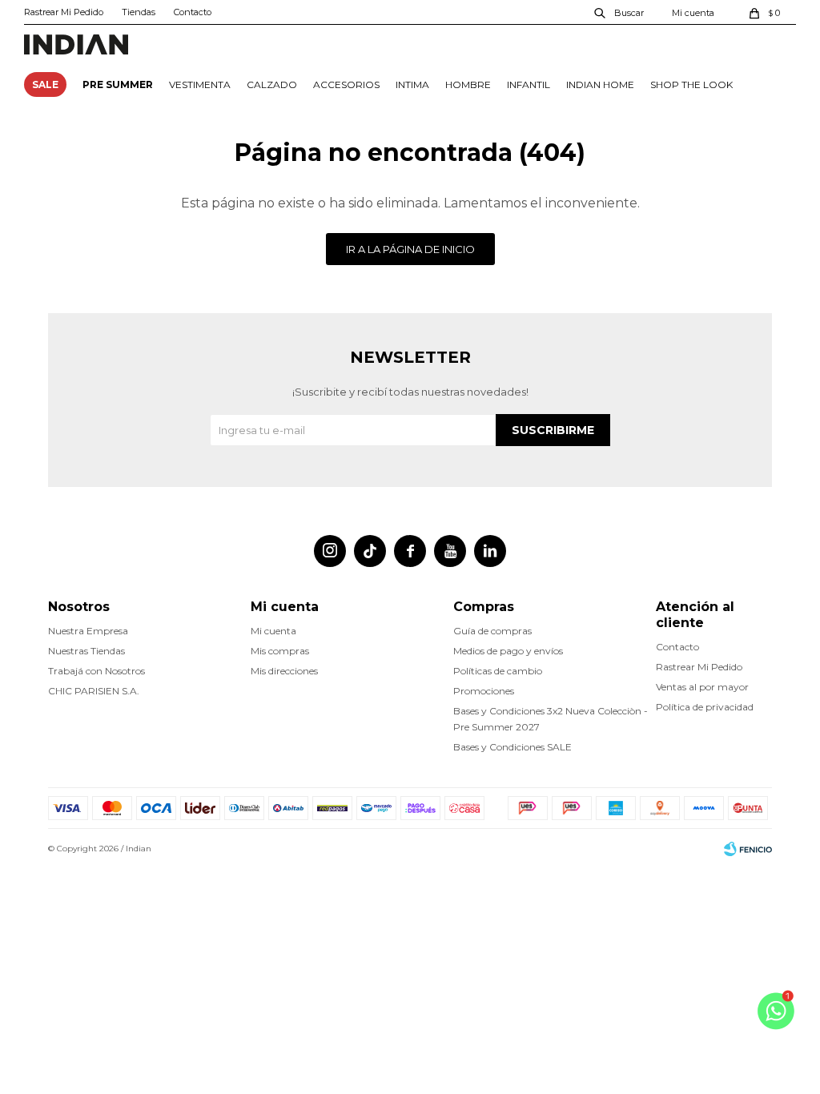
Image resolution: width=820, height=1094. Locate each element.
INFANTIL (528, 84)
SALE (45, 84)
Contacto (192, 12)
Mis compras (280, 651)
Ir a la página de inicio (410, 249)
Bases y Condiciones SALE (512, 747)
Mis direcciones (284, 671)
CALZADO (272, 84)
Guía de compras (492, 631)
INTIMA (412, 84)
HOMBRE (468, 84)
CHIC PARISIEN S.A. (93, 691)
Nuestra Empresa (88, 631)
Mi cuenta (273, 631)
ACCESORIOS (346, 84)
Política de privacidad (705, 707)
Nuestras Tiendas (86, 651)
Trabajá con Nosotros (96, 671)
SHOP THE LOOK (691, 84)
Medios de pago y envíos (508, 651)
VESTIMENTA (200, 84)
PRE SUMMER (117, 84)
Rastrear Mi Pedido (63, 12)
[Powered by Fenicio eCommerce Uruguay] (748, 849)
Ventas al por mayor (702, 687)
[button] (620, 12)
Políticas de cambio (497, 671)
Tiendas (138, 12)
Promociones (483, 691)
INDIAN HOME (600, 84)
